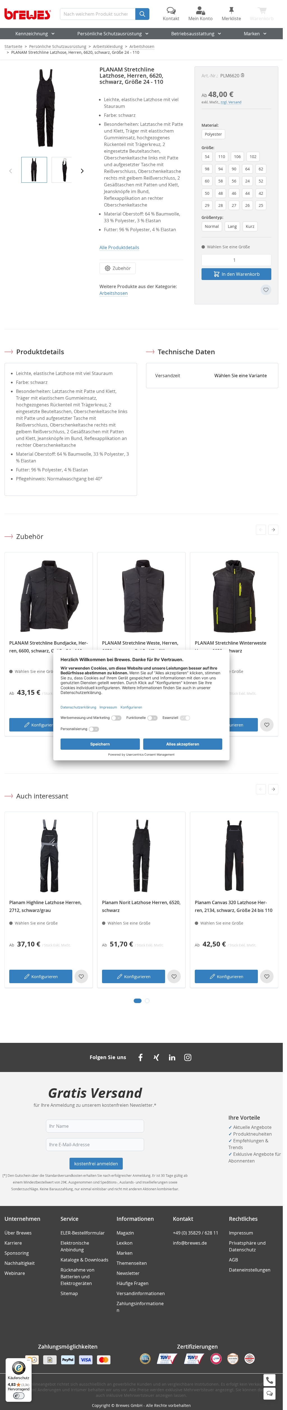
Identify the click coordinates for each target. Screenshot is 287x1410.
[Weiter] (82, 171)
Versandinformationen (141, 1293)
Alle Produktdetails (119, 247)
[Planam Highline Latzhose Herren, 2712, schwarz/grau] (48, 855)
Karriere (13, 1243)
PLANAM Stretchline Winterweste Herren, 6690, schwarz (230, 647)
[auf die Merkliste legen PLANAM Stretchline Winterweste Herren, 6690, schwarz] (267, 724)
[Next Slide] (273, 530)
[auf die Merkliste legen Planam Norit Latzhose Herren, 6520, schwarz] (174, 976)
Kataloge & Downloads (84, 1260)
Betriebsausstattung (192, 34)
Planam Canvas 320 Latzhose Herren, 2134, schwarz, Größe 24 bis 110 (233, 906)
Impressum (241, 1233)
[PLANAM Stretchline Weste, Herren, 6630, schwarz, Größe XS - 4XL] (141, 596)
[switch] (18, 1395)
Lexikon (125, 1243)
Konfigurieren (44, 725)
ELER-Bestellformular (83, 1233)
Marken (252, 34)
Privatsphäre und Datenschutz (247, 1246)
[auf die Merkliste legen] (266, 289)
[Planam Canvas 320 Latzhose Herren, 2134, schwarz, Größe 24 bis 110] (234, 855)
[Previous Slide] (261, 530)
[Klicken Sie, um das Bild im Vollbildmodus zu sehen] (46, 108)
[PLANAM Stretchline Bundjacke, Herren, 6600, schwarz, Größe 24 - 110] (48, 596)
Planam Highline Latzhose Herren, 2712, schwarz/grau (45, 906)
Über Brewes (18, 1233)
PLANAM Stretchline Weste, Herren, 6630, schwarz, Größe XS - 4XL (140, 647)
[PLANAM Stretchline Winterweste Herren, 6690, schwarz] (234, 596)
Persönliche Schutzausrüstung (109, 34)
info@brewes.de (190, 1243)
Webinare (14, 1273)
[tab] (138, 1001)
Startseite (13, 46)
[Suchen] (142, 14)
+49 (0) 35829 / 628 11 (195, 1233)
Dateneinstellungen (249, 1270)
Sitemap (69, 1293)
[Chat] (269, 1394)
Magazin (125, 1233)
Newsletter (128, 1273)
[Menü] (28, 1361)
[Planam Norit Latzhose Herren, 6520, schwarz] (141, 855)
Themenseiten (132, 1263)
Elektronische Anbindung (75, 1246)
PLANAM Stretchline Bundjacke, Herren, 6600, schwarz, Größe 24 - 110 (48, 647)
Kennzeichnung (31, 34)
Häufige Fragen (133, 1283)
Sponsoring (16, 1253)
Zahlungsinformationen (140, 1306)
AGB (233, 1260)
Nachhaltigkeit (19, 1263)
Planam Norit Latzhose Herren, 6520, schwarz (141, 906)
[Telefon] (269, 1380)
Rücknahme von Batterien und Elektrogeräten (77, 1276)
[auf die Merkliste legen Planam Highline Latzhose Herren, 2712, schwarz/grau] (81, 976)
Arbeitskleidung (108, 46)
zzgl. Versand (231, 102)
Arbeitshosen (141, 46)
